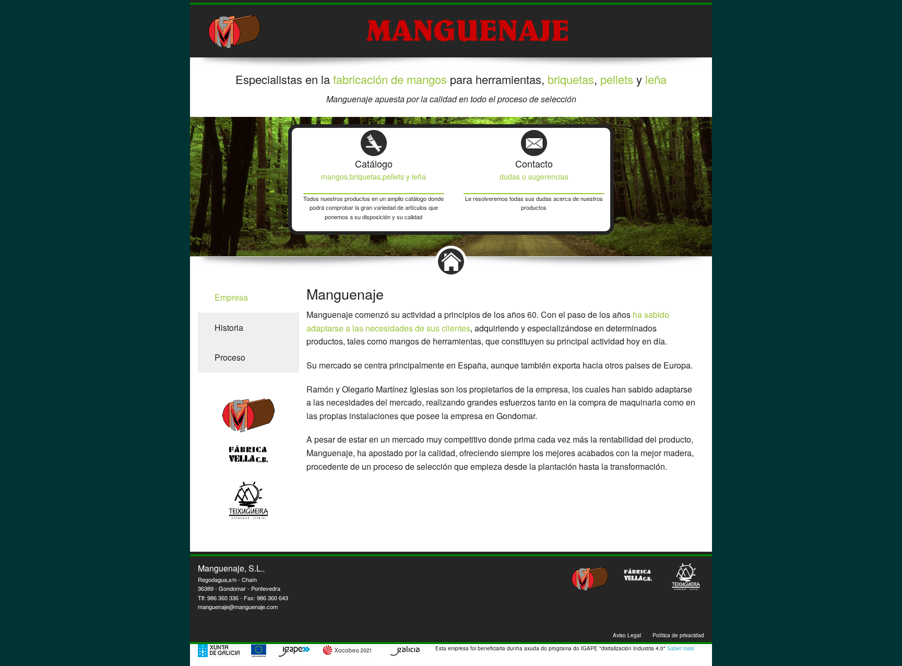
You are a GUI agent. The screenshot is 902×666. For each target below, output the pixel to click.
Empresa (231, 297)
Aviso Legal (627, 635)
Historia (229, 328)
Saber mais (680, 648)
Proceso (230, 357)
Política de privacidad (678, 635)
